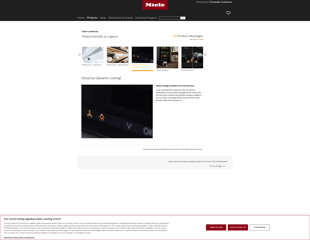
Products (92, 18)
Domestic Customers (221, 2)
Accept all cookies (216, 227)
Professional (202, 2)
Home (81, 18)
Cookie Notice (29, 237)
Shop (103, 18)
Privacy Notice (18, 237)
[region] (155, 227)
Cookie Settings (259, 227)
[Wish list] (228, 13)
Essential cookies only (238, 227)
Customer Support (146, 18)
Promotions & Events (120, 18)
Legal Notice (8, 237)
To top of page (216, 166)
